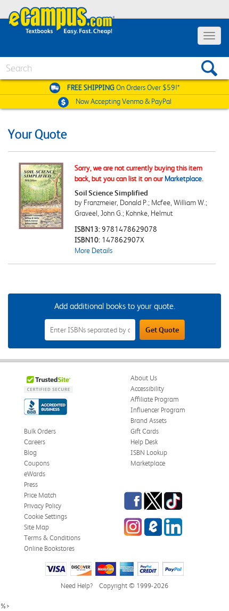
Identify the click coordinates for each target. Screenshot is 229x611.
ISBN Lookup (148, 453)
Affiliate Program (154, 399)
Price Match (40, 495)
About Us (143, 378)
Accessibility (147, 389)
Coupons (37, 463)
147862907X (123, 239)
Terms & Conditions (52, 538)
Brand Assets (148, 421)
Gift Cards (144, 431)
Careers (34, 442)
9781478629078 (129, 229)
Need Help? (77, 586)
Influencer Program (157, 410)
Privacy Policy (42, 506)
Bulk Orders (40, 431)
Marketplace (183, 178)
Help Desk (144, 442)
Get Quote (162, 329)
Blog (30, 453)
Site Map (36, 527)
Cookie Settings (45, 516)
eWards (34, 474)
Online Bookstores (49, 548)
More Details (93, 250)
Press (31, 484)
